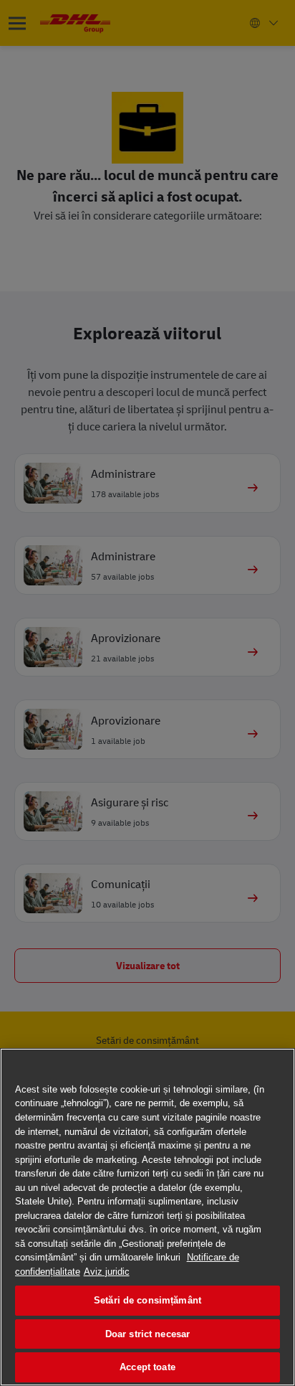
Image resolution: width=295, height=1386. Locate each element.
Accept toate (147, 1367)
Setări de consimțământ (147, 1300)
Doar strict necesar (147, 1334)
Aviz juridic (107, 1271)
